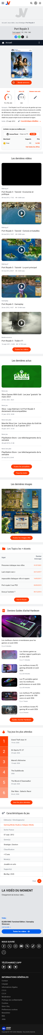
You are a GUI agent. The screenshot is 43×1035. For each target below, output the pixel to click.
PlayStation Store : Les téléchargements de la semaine (21, 439)
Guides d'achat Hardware (21, 720)
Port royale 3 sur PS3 (10, 585)
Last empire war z (8, 572)
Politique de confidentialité (12, 1000)
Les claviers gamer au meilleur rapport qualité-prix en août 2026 (30, 654)
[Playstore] (4, 966)
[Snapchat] (4, 952)
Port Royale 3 (21, 28)
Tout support (16, 32)
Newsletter (6, 1013)
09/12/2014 (37, 592)
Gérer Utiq (6, 1006)
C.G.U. (4, 990)
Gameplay (12, 302)
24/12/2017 (37, 572)
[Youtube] (21, 946)
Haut (34, 881)
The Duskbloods (17, 771)
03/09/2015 (37, 585)
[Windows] (15, 966)
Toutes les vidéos (21, 349)
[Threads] (39, 946)
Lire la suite (6, 927)
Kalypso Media (28, 825)
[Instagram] (15, 946)
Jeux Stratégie (20, 23)
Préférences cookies (10, 1010)
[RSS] (27, 946)
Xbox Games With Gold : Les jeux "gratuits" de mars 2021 (21, 395)
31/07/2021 (37, 565)
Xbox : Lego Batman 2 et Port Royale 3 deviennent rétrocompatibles (18, 410)
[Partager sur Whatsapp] (19, 36)
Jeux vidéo (11, 23)
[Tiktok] (33, 946)
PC (22, 32)
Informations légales (10, 987)
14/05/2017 (37, 578)
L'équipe (5, 984)
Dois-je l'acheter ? (8, 592)
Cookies (5, 1003)
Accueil (4, 23)
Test (8, 91)
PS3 (26, 32)
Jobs (4, 1019)
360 (29, 32)
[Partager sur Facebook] (16, 36)
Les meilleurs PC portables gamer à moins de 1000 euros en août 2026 (29, 695)
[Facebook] (4, 946)
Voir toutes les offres (33, 147)
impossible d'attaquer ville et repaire (15, 579)
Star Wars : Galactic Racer (21, 791)
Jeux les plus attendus (21, 802)
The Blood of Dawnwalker (21, 781)
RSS (3, 1016)
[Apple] (10, 966)
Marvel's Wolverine (18, 760)
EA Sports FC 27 (17, 750)
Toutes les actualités (22, 467)
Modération (6, 997)
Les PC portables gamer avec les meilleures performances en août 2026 (29, 681)
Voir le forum (22, 600)
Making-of (17, 191)
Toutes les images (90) (21, 538)
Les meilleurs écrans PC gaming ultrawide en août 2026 (29, 668)
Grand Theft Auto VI (18, 740)
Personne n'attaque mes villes (13, 565)
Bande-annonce (23, 83)
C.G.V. (4, 994)
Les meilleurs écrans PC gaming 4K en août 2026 (28, 708)
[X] (10, 946)
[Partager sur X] (22, 36)
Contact (5, 981)
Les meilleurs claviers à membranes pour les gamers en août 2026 (19, 641)
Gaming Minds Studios (13, 825)
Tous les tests (21, 473)
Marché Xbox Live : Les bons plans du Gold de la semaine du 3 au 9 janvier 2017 (21, 424)
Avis (20, 91)
